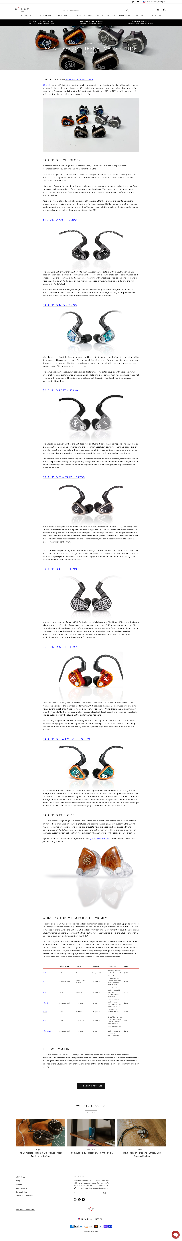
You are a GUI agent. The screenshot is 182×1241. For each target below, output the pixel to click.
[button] (176, 1235)
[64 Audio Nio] (91, 332)
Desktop (78, 16)
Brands (25, 16)
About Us (156, 16)
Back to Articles (92, 1086)
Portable (62, 16)
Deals (110, 16)
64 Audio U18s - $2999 (61, 569)
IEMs (95, 43)
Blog (18, 1181)
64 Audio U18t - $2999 (61, 646)
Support (141, 16)
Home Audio (95, 16)
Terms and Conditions (24, 1196)
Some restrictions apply (98, 1188)
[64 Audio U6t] (91, 247)
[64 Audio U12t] (91, 418)
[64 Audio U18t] (91, 676)
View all (91, 1112)
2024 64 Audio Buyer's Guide (79, 79)
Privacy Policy (21, 1192)
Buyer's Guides (88, 43)
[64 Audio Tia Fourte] (91, 766)
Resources (125, 16)
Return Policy (21, 1188)
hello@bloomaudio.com (25, 1209)
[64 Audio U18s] (91, 597)
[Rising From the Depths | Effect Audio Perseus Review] (141, 1132)
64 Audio (79, 43)
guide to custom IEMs (100, 838)
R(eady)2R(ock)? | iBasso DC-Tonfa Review (91, 1153)
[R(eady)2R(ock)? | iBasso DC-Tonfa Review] (91, 1132)
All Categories (43, 16)
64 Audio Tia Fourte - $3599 (66, 739)
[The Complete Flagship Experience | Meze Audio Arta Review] (40, 1132)
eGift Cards (20, 1177)
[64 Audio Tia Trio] (91, 503)
